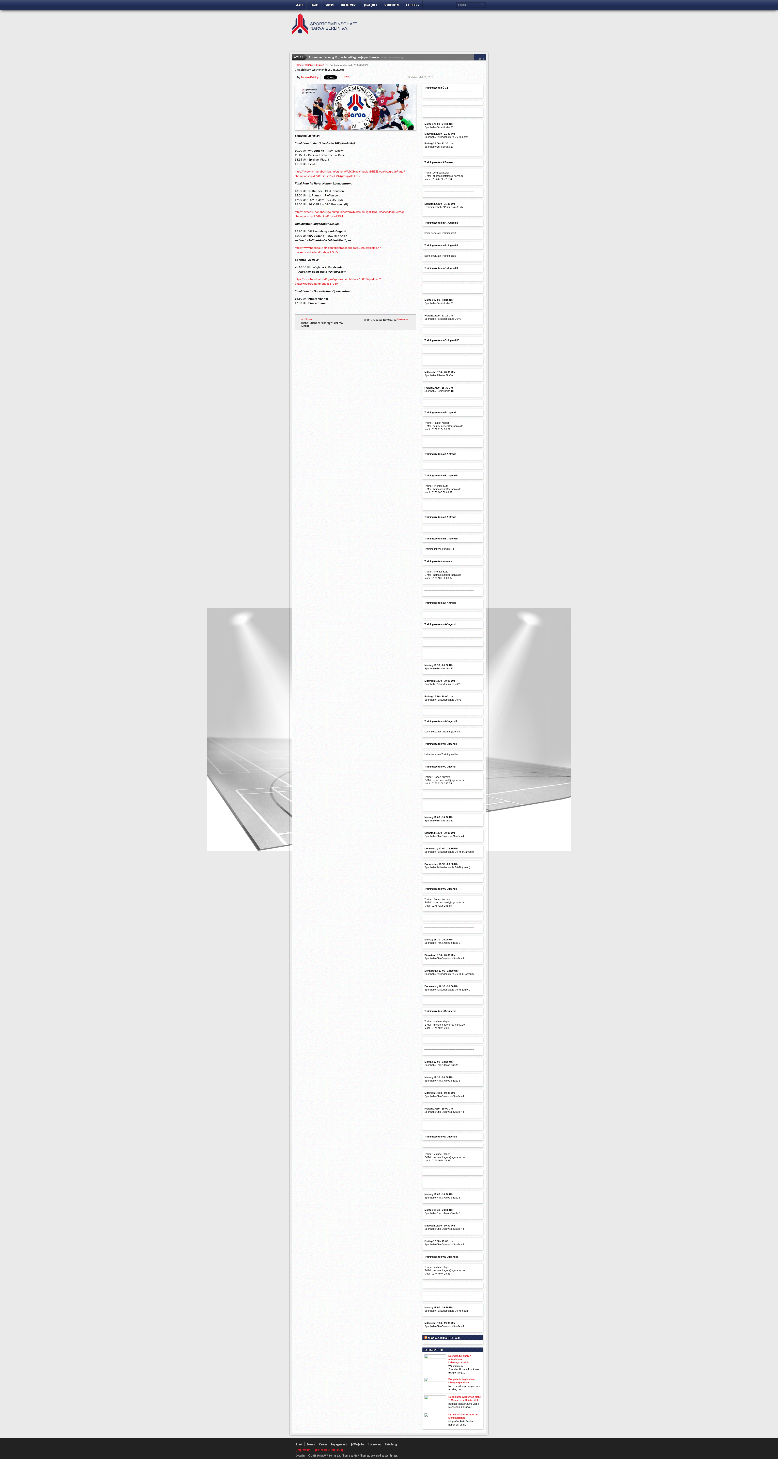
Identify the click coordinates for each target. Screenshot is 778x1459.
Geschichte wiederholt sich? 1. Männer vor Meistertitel (464, 1399)
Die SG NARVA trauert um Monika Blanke (463, 1416)
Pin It (346, 76)
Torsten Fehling (309, 77)
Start (299, 5)
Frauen (308, 65)
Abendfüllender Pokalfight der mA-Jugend (322, 324)
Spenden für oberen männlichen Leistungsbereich (459, 1359)
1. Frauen (318, 65)
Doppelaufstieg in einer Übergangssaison (461, 1381)
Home (298, 65)
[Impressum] (304, 1450)
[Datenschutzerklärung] (330, 1450)
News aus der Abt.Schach (444, 1338)
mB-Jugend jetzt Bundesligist (328, 57)
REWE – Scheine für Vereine (380, 320)
